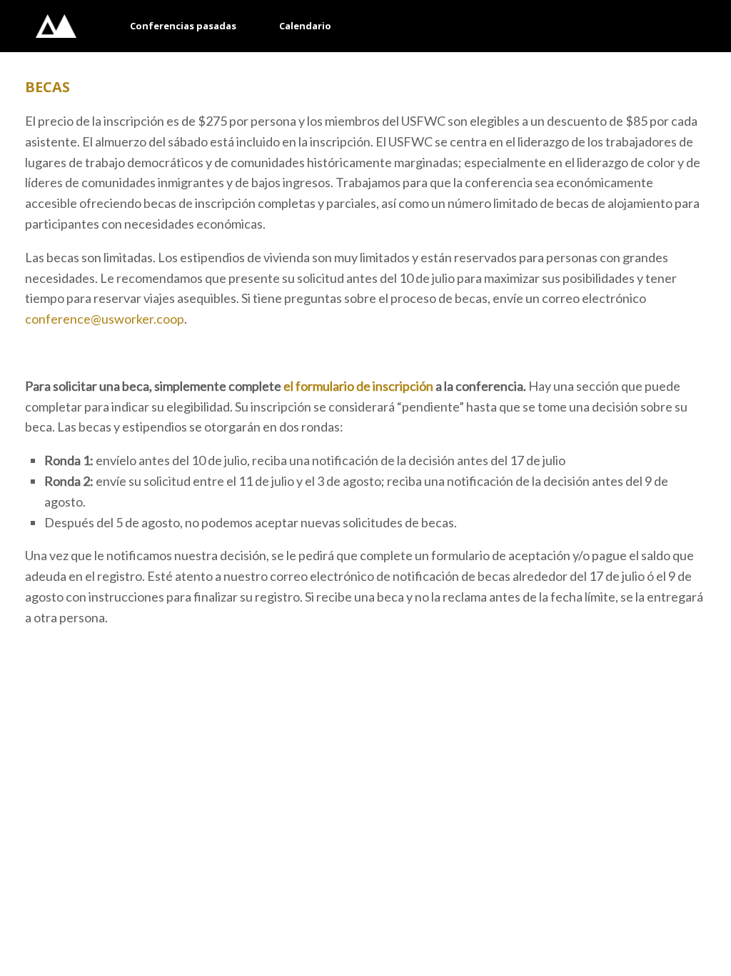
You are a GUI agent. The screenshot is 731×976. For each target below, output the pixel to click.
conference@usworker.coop (104, 319)
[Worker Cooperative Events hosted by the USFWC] (56, 26)
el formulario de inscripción (358, 386)
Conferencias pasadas (183, 25)
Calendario (305, 25)
